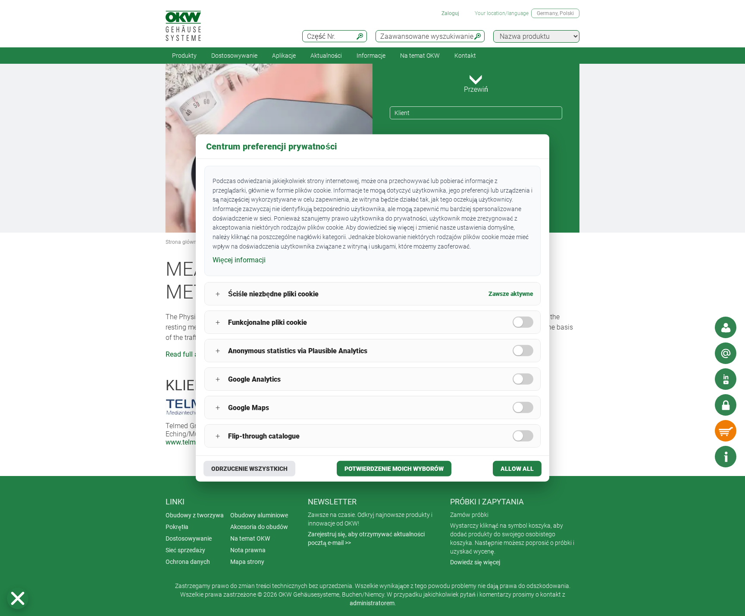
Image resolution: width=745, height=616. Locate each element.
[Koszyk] (725, 431)
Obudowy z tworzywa (195, 515)
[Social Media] (725, 379)
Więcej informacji (239, 259)
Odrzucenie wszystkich (249, 468)
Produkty (184, 55)
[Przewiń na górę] (700, 456)
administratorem (372, 603)
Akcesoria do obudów (259, 526)
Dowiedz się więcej (475, 562)
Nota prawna (248, 550)
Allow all (517, 468)
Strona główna (183, 242)
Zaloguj (450, 13)
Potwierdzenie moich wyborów (394, 468)
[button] (17, 598)
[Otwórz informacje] (725, 456)
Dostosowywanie (234, 55)
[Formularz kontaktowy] (725, 353)
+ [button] (218, 294)
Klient (402, 112)
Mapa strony (247, 561)
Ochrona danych (188, 561)
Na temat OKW (250, 538)
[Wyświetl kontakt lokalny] (725, 327)
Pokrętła (177, 526)
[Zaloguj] (725, 405)
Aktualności (326, 55)
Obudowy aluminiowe (259, 515)
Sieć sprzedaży (185, 550)
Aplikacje (284, 55)
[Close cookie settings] (17, 598)
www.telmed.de (189, 442)
